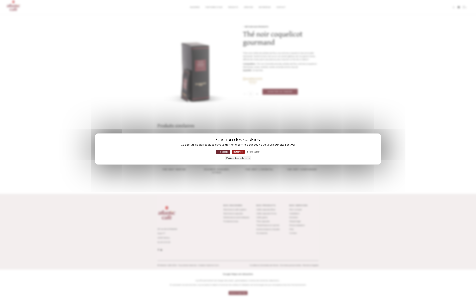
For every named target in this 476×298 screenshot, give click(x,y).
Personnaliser (253, 152)
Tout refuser (238, 152)
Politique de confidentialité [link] (238, 158)
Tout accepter (223, 152)
